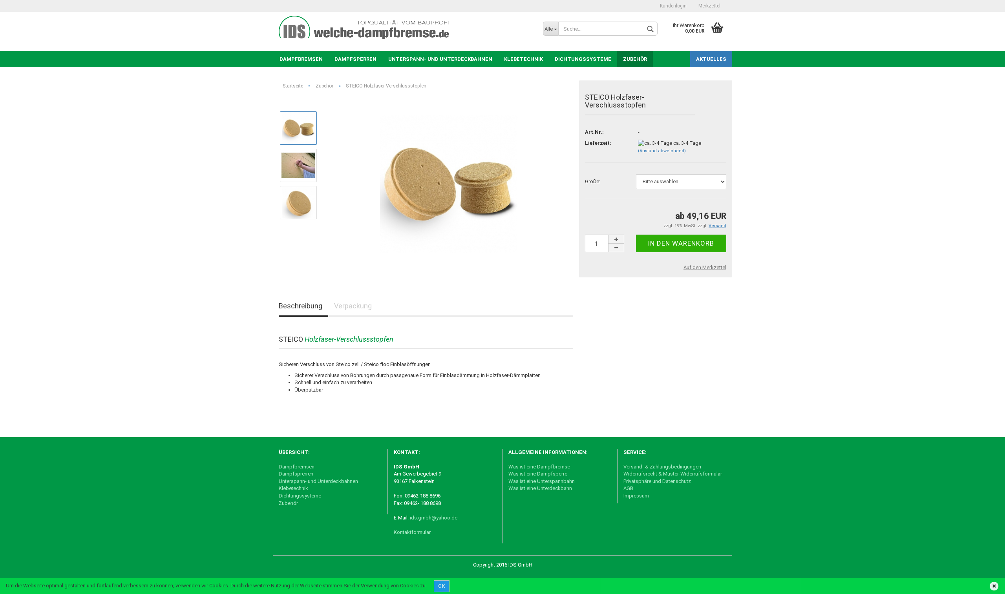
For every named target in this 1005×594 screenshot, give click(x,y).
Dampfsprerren (296, 474)
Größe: (592, 181)
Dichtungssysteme (583, 59)
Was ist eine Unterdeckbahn (540, 488)
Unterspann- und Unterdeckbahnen (440, 59)
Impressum (636, 496)
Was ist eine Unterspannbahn (541, 481)
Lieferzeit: (598, 143)
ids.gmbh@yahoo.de (434, 518)
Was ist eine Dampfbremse (539, 467)
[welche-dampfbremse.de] (369, 27)
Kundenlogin (673, 6)
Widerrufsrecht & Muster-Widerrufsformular (672, 474)
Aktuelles (711, 59)
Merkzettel (709, 6)
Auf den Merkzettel (704, 267)
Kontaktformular (412, 532)
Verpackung (353, 306)
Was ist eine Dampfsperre (537, 474)
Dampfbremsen (301, 59)
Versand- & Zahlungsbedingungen (662, 467)
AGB (628, 488)
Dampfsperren (355, 59)
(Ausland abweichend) (662, 150)
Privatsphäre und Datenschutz (657, 481)
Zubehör (635, 59)
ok (441, 586)
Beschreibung (300, 306)
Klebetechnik (523, 59)
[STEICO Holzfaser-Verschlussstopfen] (448, 183)
